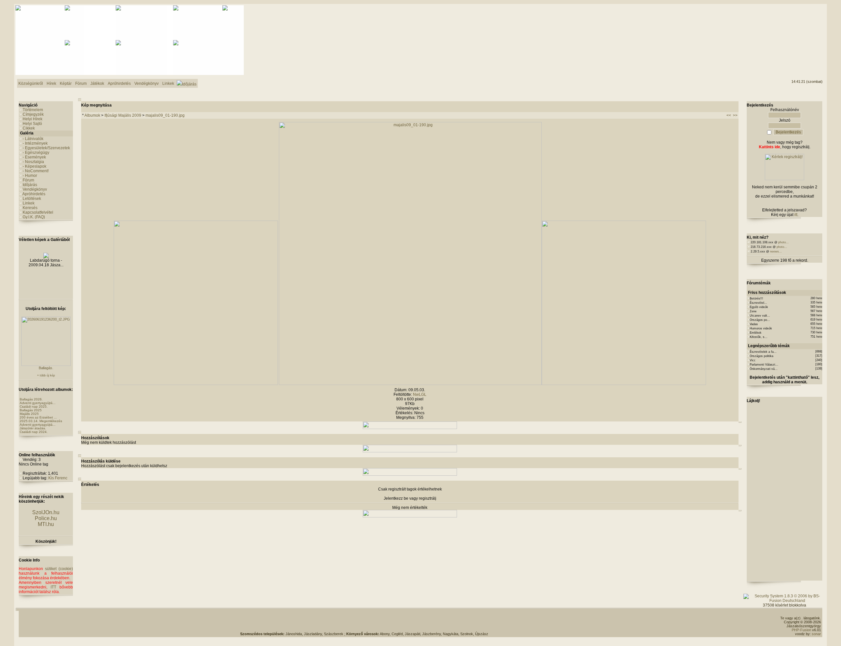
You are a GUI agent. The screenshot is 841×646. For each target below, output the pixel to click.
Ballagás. (46, 368)
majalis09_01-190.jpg (165, 115)
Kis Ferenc (57, 478)
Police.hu (46, 518)
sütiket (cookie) (59, 568)
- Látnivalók (33, 138)
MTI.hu (46, 524)
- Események (34, 157)
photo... (783, 242)
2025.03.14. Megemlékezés (41, 421)
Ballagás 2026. (31, 399)
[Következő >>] (624, 383)
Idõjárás (30, 184)
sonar (816, 634)
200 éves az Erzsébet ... (38, 417)
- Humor (30, 175)
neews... (776, 251)
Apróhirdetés (33, 194)
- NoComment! (36, 171)
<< (728, 115)
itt (795, 214)
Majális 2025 (29, 414)
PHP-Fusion (801, 630)
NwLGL (419, 394)
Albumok (92, 115)
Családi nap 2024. (34, 432)
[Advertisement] (796, 30)
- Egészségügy (36, 152)
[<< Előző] (196, 383)
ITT (53, 587)
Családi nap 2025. (34, 406)
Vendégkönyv (35, 189)
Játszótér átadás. (33, 428)
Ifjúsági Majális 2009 (122, 115)
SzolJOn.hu (45, 512)
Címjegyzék (33, 114)
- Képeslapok (34, 166)
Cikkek (29, 128)
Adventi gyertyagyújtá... (38, 403)
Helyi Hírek (32, 119)
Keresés (30, 207)
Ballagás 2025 (31, 410)
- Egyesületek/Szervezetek (46, 148)
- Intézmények (35, 143)
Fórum (28, 180)
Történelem (33, 110)
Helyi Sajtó (32, 123)
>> (735, 115)
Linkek (28, 203)
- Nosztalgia (33, 161)
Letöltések (32, 198)
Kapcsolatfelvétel (38, 212)
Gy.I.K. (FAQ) (34, 217)
